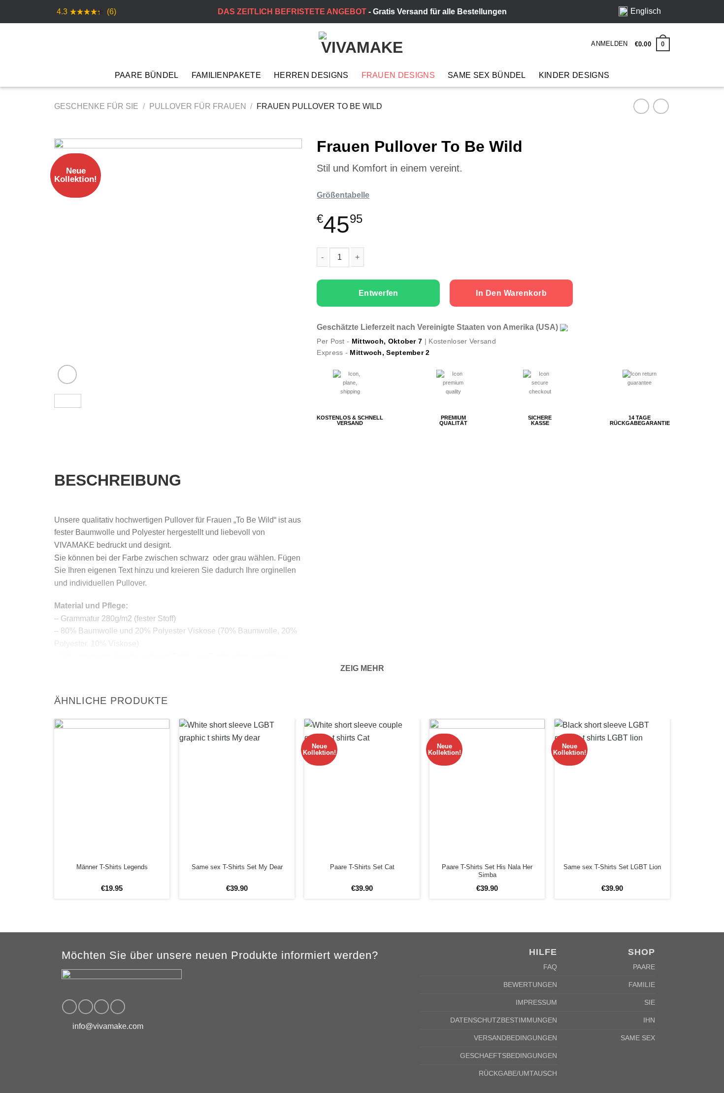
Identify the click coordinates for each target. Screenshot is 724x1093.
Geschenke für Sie (96, 106)
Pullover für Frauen (197, 106)
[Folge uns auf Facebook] (69, 1006)
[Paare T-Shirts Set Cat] (362, 788)
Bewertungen (530, 984)
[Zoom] (67, 374)
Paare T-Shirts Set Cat (362, 867)
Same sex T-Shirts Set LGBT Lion (612, 867)
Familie (641, 984)
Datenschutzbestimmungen (503, 1020)
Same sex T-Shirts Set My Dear (237, 867)
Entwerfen (378, 293)
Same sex (638, 1038)
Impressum (536, 1002)
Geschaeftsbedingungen (508, 1055)
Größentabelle (343, 195)
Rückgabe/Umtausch (518, 1073)
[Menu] (60, 43)
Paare (644, 967)
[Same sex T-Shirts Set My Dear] (237, 788)
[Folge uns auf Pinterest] (101, 1006)
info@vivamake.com (107, 1026)
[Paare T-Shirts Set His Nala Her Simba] (487, 788)
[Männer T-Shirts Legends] (111, 788)
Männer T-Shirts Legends (112, 867)
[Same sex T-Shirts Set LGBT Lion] (612, 788)
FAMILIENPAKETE (226, 75)
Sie (649, 1002)
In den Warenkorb (511, 293)
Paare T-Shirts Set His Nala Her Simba (487, 871)
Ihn (649, 1020)
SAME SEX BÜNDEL (487, 75)
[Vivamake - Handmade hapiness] (362, 43)
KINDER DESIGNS (574, 75)
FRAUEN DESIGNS (398, 75)
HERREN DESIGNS (311, 75)
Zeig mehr (362, 668)
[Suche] (77, 43)
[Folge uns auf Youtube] (117, 1006)
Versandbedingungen (515, 1038)
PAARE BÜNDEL (147, 75)
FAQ (550, 967)
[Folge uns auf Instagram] (85, 1006)
